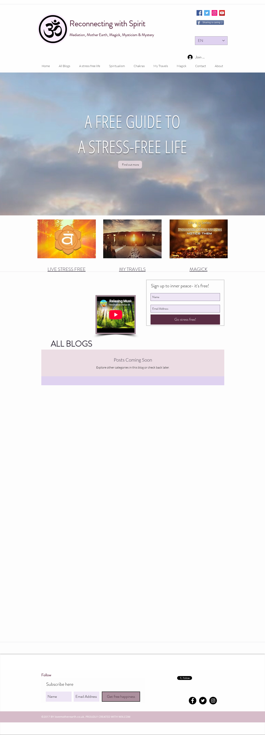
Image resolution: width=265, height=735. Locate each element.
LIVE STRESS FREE (67, 269)
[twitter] (207, 13)
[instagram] (214, 13)
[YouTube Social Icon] (222, 13)
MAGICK (198, 269)
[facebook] (199, 13)
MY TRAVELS (132, 269)
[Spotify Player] (69, 311)
